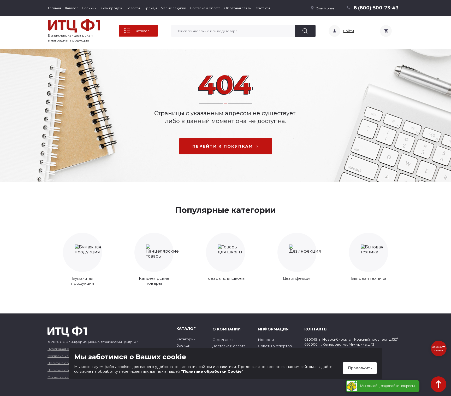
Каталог (71, 8)
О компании (223, 339)
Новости (133, 8)
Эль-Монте (325, 8)
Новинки (89, 8)
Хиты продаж (111, 8)
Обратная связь (237, 8)
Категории (185, 339)
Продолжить (360, 368)
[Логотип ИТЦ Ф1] (74, 26)
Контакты (262, 8)
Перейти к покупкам (222, 146)
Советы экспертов (275, 346)
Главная (54, 8)
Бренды (150, 8)
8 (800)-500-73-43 (376, 8)
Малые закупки (173, 8)
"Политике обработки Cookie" (212, 371)
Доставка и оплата (205, 8)
